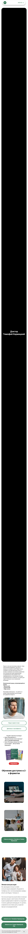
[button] (14, 723)
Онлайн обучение (14, 791)
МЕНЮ (20, 2)
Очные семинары (14, 819)
